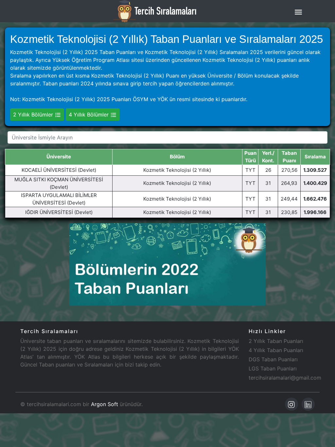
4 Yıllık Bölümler (89, 114)
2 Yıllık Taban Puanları (276, 341)
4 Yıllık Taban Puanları (276, 350)
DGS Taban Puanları (273, 359)
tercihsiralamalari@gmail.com (285, 377)
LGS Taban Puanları (273, 368)
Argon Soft (104, 404)
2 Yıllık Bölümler (34, 114)
